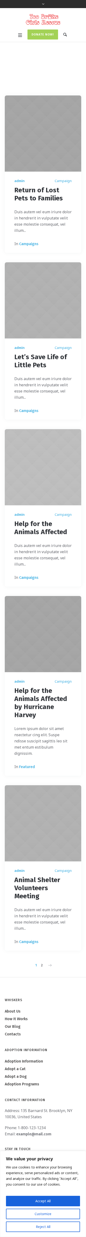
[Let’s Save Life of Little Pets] (43, 300)
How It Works (16, 1019)
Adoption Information (24, 1061)
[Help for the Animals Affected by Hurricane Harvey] (43, 634)
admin (19, 181)
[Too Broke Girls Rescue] (43, 19)
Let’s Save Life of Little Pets (40, 361)
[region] (43, 1194)
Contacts (13, 1034)
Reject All (43, 1226)
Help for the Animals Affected (40, 528)
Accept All (43, 1201)
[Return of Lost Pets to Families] (43, 133)
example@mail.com (33, 1134)
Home (33, 81)
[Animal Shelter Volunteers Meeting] (43, 823)
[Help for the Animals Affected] (43, 467)
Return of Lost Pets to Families (38, 194)
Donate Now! (43, 34)
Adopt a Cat (15, 1069)
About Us (13, 1011)
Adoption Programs (22, 1084)
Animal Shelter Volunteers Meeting (37, 888)
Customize (43, 1214)
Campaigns (28, 244)
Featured (27, 767)
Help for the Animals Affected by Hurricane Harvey (40, 703)
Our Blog (13, 1026)
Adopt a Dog (16, 1076)
